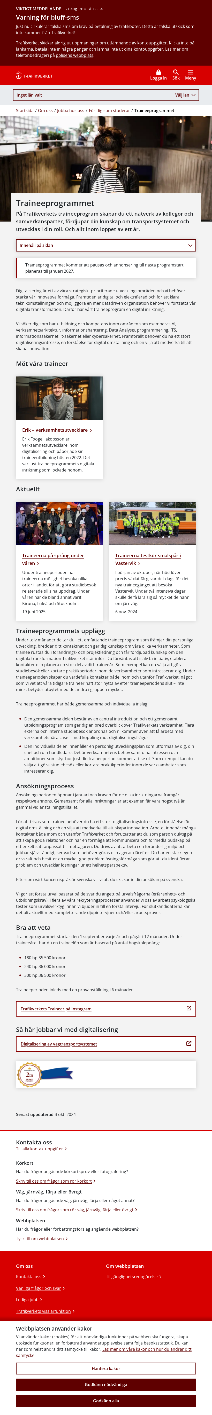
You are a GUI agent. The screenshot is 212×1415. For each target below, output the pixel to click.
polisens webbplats (74, 55)
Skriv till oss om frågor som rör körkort (54, 1181)
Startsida (25, 110)
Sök (176, 78)
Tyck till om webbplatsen (40, 1238)
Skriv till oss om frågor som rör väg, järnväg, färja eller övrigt (74, 1210)
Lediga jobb (27, 1299)
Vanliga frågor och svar (38, 1288)
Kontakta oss (28, 1276)
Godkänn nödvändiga (106, 1384)
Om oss (45, 110)
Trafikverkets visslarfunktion (43, 1311)
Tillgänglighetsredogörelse (132, 1276)
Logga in (158, 78)
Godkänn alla (106, 1401)
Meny (190, 78)
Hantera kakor (106, 1368)
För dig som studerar (109, 110)
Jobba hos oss (70, 110)
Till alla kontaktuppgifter (39, 1149)
